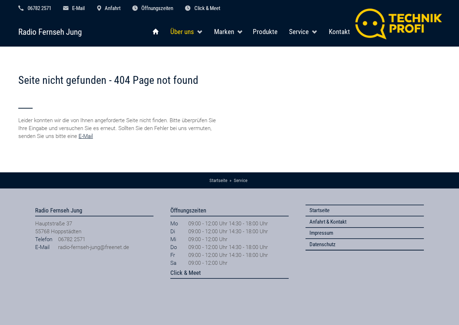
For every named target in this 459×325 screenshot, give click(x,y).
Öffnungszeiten (157, 8)
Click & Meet (207, 8)
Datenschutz (322, 244)
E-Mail (78, 8)
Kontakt (339, 32)
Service (299, 32)
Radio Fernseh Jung (50, 32)
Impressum (321, 233)
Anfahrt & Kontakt (327, 222)
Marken (224, 32)
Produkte (265, 32)
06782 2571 (39, 8)
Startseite (319, 210)
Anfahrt (112, 8)
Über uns (182, 32)
